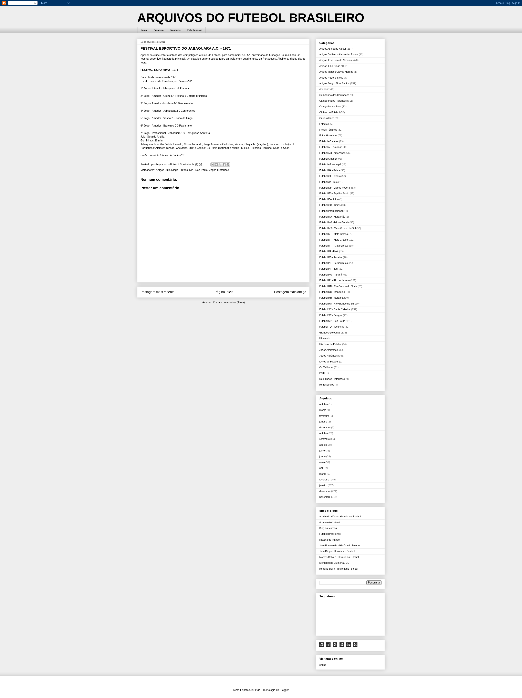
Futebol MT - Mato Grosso (333, 234)
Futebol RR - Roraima (331, 297)
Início (144, 30)
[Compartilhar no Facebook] (224, 164)
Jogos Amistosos (328, 350)
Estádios (324, 124)
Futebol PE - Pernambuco (333, 263)
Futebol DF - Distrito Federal (335, 187)
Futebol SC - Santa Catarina (335, 309)
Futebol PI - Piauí (328, 268)
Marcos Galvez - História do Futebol (339, 557)
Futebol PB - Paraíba (330, 257)
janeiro (323, 421)
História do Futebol (329, 539)
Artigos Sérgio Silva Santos (334, 83)
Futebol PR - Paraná (330, 274)
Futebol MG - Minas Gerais (334, 222)
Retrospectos (326, 384)
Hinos (322, 338)
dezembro (325, 427)
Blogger (284, 689)
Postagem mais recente (157, 292)
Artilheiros (325, 89)
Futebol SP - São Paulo (194, 169)
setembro (324, 439)
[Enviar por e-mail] (212, 164)
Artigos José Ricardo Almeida (335, 60)
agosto (323, 444)
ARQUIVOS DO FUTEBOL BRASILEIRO (250, 17)
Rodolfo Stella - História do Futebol (338, 568)
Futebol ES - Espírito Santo (334, 193)
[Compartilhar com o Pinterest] (228, 164)
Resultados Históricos (331, 379)
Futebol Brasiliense (330, 533)
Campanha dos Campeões (334, 95)
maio (322, 462)
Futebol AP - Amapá (330, 164)
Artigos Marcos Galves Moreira (336, 71)
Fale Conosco (194, 30)
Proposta (159, 30)
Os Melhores (326, 367)
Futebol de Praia (328, 182)
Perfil (322, 373)
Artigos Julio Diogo (167, 169)
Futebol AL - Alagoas (330, 147)
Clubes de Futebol (329, 112)
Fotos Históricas (328, 135)
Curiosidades (326, 118)
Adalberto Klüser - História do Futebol (340, 516)
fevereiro (324, 416)
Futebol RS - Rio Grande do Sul (336, 303)
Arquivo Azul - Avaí (329, 522)
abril (321, 468)
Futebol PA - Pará (328, 251)
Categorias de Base (330, 106)
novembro (325, 497)
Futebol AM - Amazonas (332, 153)
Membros (175, 30)
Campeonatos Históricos (333, 100)
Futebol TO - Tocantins (331, 326)
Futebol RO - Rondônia (332, 292)
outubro (323, 404)
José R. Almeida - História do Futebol (339, 545)
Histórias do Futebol (330, 344)
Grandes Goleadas (329, 332)
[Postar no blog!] (216, 164)
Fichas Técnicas (328, 129)
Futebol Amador (328, 158)
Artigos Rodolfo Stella (331, 77)
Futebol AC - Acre (328, 141)
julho (322, 450)
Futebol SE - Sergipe (330, 315)
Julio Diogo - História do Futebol (337, 551)
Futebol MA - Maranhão (332, 216)
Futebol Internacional (331, 211)
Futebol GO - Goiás (330, 205)
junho (322, 456)
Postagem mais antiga (290, 292)
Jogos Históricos (219, 169)
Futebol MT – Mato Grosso (333, 245)
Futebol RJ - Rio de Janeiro (334, 280)
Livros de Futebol (328, 361)
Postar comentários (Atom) (229, 302)
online (322, 665)
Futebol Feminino (329, 199)
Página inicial (224, 292)
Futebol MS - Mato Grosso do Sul (337, 228)
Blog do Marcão (328, 528)
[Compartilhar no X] (220, 164)
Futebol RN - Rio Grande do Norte (338, 286)
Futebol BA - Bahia (329, 170)
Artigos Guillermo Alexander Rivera (338, 54)
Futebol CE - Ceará (330, 176)
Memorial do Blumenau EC (334, 562)
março (322, 410)
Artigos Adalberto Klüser (332, 48)
